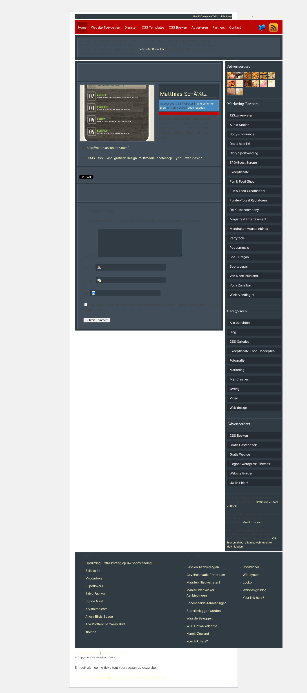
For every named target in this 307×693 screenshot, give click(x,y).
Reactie (90, 256)
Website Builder (241, 473)
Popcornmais (239, 247)
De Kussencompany (244, 210)
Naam (89, 268)
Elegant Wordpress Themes (250, 464)
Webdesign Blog (255, 590)
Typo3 (178, 158)
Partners (218, 27)
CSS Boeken (178, 27)
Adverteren (199, 27)
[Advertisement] (252, 46)
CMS (91, 158)
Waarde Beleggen (200, 618)
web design (193, 158)
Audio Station (239, 125)
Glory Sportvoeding (244, 153)
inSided (90, 632)
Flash (108, 158)
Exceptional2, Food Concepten (252, 351)
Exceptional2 (239, 172)
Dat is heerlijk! (240, 143)
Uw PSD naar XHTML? (206, 16)
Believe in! (92, 570)
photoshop (164, 158)
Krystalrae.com (96, 609)
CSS (100, 158)
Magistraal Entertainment (248, 219)
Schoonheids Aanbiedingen (207, 603)
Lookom (248, 582)
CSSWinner (251, 567)
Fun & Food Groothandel (247, 191)
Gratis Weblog (240, 454)
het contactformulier (151, 49)
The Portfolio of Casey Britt (105, 624)
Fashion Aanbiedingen (203, 567)
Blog (163, 107)
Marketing (237, 370)
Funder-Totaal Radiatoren (248, 200)
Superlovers (94, 586)
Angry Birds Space (99, 616)
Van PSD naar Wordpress (268, 16)
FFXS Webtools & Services (236, 16)
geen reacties (196, 107)
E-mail (89, 280)
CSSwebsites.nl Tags (87, 653)
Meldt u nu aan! (252, 522)
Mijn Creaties (239, 379)
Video (234, 398)
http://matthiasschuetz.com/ (108, 148)
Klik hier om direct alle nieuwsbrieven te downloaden (252, 542)
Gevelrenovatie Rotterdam (206, 575)
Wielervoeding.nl (242, 295)
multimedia (147, 158)
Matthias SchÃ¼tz (183, 94)
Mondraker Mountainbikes (249, 228)
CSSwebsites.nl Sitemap (116, 653)
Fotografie (237, 360)
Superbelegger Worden (204, 611)
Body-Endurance (242, 134)
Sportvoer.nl (238, 266)
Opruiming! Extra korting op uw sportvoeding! (119, 563)
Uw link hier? (239, 483)
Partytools (237, 238)
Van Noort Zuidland (244, 276)
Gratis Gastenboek (243, 445)
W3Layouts (251, 575)
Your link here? (197, 641)
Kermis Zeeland (198, 633)
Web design (238, 407)
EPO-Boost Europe (243, 162)
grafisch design (125, 158)
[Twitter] (262, 32)
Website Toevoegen (105, 27)
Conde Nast (94, 601)
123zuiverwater (241, 115)
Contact (235, 27)
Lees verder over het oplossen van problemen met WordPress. (120, 678)
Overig (235, 389)
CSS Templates (153, 27)
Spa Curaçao (239, 257)
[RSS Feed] (273, 32)
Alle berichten (205, 103)
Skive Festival (95, 593)
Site (86, 293)
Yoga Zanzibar (240, 285)
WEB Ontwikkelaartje (202, 626)
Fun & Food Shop (242, 181)
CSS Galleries (239, 341)
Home (82, 27)
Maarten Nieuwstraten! (203, 582)
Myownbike (93, 578)
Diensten (131, 27)
